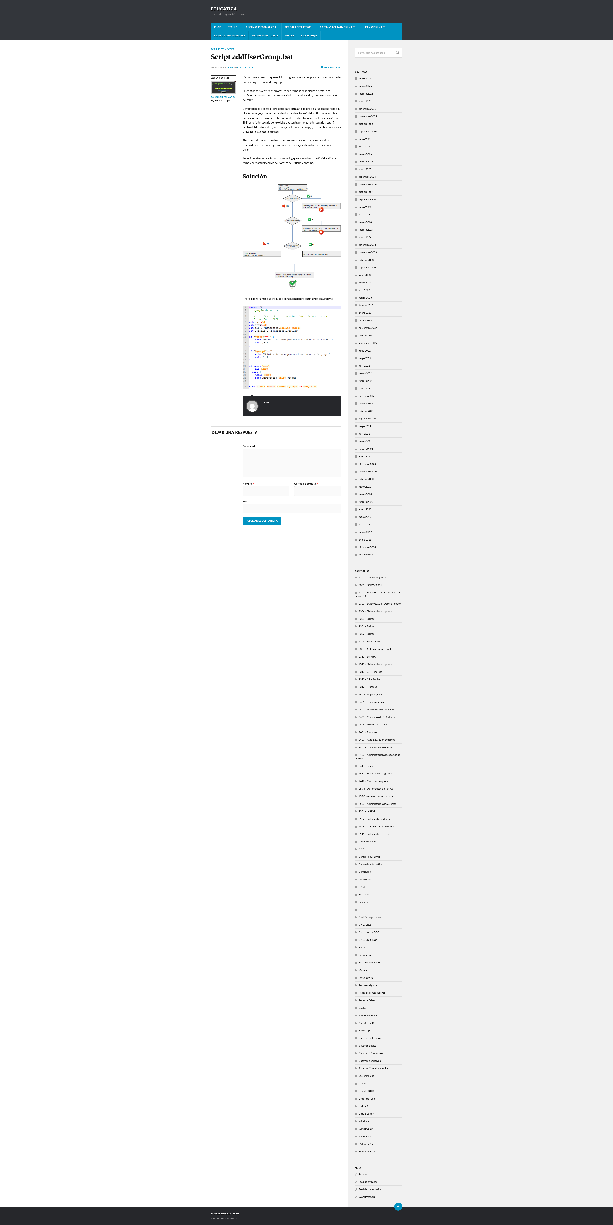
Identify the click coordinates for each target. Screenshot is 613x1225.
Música (363, 969)
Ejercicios (364, 901)
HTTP (362, 947)
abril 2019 (364, 524)
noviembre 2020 (368, 471)
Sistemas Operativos (298, 27)
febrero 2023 (366, 305)
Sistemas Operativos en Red (338, 27)
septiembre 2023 (368, 267)
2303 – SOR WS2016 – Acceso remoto (380, 603)
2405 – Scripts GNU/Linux (373, 724)
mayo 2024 (365, 206)
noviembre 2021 (368, 403)
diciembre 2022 (367, 320)
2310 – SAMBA (367, 656)
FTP (361, 909)
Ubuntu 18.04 (366, 1090)
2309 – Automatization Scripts (375, 648)
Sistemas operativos (370, 1060)
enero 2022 (365, 388)
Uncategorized (367, 1098)
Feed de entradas (368, 1181)
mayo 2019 (365, 516)
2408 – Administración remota (375, 747)
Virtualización (366, 1113)
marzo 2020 (365, 494)
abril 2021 (364, 433)
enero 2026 (365, 101)
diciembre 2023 (367, 244)
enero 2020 (365, 509)
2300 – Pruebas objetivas (372, 577)
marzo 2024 (365, 222)
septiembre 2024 (368, 199)
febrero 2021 (366, 448)
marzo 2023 (365, 297)
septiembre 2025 (368, 131)
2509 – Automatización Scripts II (376, 826)
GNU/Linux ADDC (369, 932)
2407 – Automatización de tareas (377, 739)
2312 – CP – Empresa (370, 671)
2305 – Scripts (366, 618)
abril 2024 (364, 214)
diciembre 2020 (367, 463)
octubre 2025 (366, 123)
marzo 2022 (365, 373)
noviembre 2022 (368, 327)
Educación (364, 894)
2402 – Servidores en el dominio (376, 709)
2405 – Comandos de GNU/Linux (377, 716)
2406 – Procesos (368, 732)
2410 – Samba (366, 765)
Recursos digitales (368, 985)
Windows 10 (366, 1128)
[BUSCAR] (397, 53)
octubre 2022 (366, 335)
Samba (362, 1007)
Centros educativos (369, 856)
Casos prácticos (367, 841)
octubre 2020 (366, 478)
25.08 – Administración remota (376, 796)
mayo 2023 (365, 282)
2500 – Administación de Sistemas (377, 803)
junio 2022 (365, 350)
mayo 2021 (365, 426)
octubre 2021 (366, 410)
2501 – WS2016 (367, 811)
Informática (365, 954)
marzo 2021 (365, 441)
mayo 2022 (365, 358)
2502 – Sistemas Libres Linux (374, 818)
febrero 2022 (366, 380)
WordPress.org (367, 1196)
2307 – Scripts (366, 633)
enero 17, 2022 (245, 67)
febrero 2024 (366, 229)
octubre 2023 (366, 259)
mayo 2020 (365, 486)
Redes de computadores (372, 992)
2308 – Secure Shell (369, 641)
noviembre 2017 (368, 554)
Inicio (218, 27)
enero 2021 (365, 456)
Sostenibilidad (366, 1075)
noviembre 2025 (368, 116)
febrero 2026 (366, 93)
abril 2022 (364, 365)
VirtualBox (365, 1105)
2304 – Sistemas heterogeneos (375, 611)
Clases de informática (370, 864)
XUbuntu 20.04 (367, 1143)
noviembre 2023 (368, 252)
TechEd (232, 27)
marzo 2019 (365, 531)
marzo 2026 (365, 85)
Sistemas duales (367, 1045)
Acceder (363, 1174)
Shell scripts (365, 1030)
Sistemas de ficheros (370, 1037)
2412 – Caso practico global (374, 781)
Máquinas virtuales (265, 35)
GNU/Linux (365, 924)
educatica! (225, 8)
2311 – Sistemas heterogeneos (375, 664)
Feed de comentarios (370, 1189)
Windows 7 (365, 1136)
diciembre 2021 (367, 395)
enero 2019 (365, 539)
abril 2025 (364, 146)
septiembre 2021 (368, 418)
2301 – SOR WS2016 (370, 584)
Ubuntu (363, 1083)
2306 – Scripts (366, 626)
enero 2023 (365, 312)
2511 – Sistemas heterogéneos (375, 833)
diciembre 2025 (367, 108)
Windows (364, 1121)
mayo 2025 (365, 138)
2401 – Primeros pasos (371, 701)
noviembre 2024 (368, 184)
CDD (361, 848)
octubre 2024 (366, 191)
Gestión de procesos (370, 917)
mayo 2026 (365, 78)
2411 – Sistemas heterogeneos (375, 773)
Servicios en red (375, 27)
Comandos (365, 871)
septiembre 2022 (368, 342)
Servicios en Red (367, 1022)
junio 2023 (365, 274)
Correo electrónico (306, 483)
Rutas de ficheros (368, 1000)
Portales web (366, 977)
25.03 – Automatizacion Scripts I (376, 788)
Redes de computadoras (229, 35)
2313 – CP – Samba (369, 679)
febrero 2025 (366, 161)
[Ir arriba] (398, 1207)
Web (245, 501)
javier (230, 67)
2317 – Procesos (368, 686)
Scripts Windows (222, 49)
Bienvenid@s (309, 35)
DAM (362, 886)
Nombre (248, 483)
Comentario (250, 446)
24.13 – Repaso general (371, 694)
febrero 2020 (366, 501)
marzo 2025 (365, 153)
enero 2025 (365, 169)
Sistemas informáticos (261, 27)
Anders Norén (229, 1219)
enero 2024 (365, 237)
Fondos (289, 35)
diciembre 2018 (367, 546)
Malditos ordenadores (371, 962)
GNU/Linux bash (368, 939)
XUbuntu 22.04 (367, 1151)
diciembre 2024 (367, 176)
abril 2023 (364, 289)
